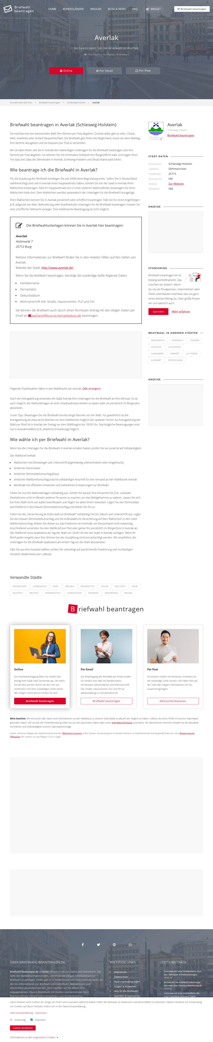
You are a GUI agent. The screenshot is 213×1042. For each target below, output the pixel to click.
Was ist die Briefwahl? (126, 991)
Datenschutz (121, 976)
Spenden (158, 311)
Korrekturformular (122, 722)
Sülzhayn (156, 347)
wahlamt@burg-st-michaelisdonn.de (56, 315)
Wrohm (128, 593)
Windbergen (111, 593)
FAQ (134, 9)
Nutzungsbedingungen (127, 981)
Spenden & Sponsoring (127, 995)
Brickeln (69, 586)
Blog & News (117, 9)
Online (67, 71)
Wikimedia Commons (72, 733)
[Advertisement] (76, 355)
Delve (135, 586)
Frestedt (34, 593)
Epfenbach (177, 340)
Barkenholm (40, 586)
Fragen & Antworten (125, 986)
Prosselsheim (175, 360)
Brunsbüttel (88, 586)
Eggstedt (18, 593)
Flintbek (194, 340)
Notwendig (20, 1019)
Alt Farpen (192, 353)
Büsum (104, 586)
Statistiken (40, 1019)
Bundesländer (73, 9)
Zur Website (176, 184)
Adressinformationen (173, 701)
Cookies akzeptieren (23, 1028)
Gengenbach (158, 340)
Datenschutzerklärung (21, 1012)
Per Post (144, 70)
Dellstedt (120, 586)
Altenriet (156, 360)
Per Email (106, 71)
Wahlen (95, 9)
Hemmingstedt (53, 593)
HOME (52, 9)
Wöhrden (93, 593)
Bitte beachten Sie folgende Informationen (108, 54)
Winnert (174, 353)
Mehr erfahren (181, 311)
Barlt (56, 586)
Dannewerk (157, 353)
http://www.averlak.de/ (57, 268)
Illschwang (174, 347)
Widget (155, 9)
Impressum (120, 972)
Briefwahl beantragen (40, 701)
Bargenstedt (20, 586)
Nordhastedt (74, 593)
